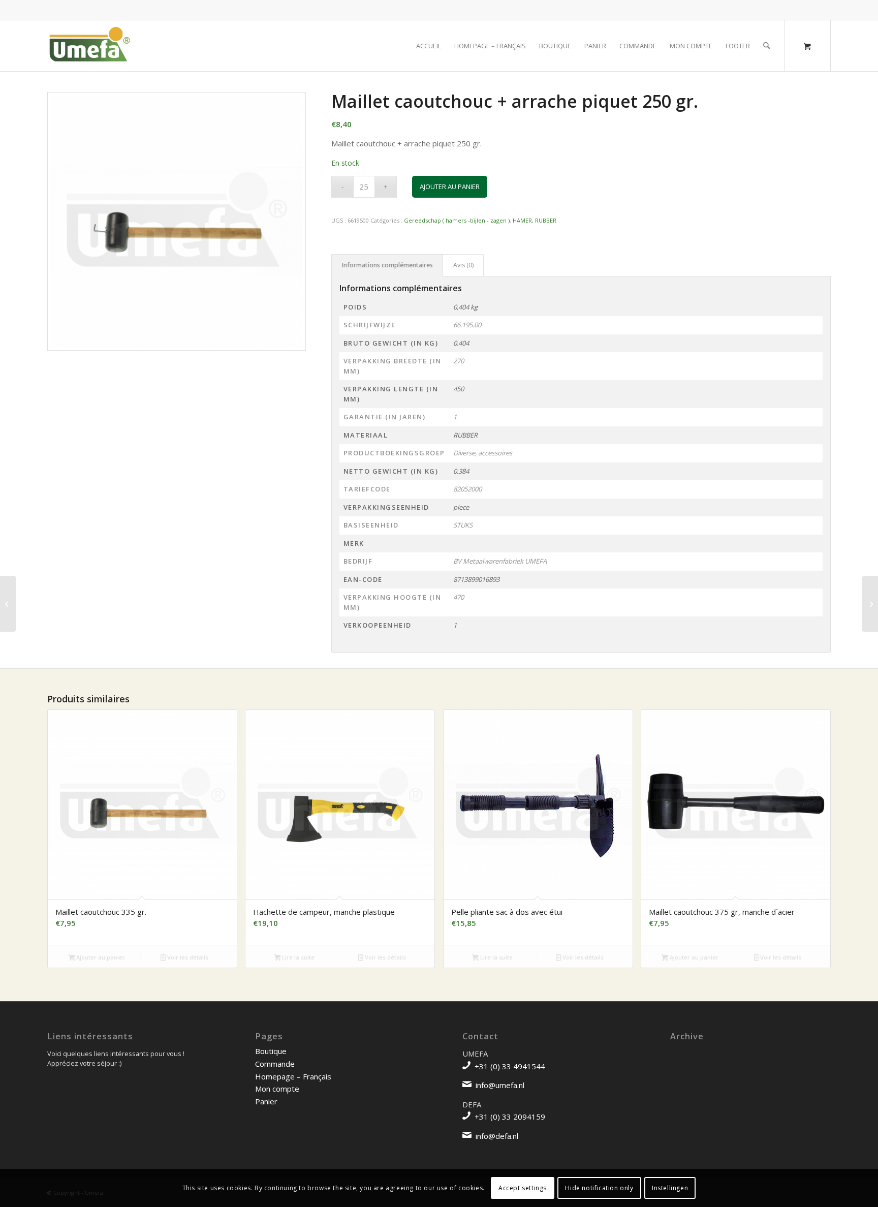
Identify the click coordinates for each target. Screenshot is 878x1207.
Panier (595, 45)
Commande (637, 45)
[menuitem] (770, 45)
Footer (738, 45)
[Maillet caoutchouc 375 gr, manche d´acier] (870, 604)
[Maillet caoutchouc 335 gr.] (8, 604)
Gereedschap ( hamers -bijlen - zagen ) (457, 220)
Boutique (555, 45)
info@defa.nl (497, 1136)
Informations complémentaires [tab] (387, 265)
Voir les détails (187, 957)
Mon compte (691, 45)
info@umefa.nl (500, 1085)
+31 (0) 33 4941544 (510, 1066)
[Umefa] (88, 45)
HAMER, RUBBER (534, 220)
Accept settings (522, 1187)
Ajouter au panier (450, 186)
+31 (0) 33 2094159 (510, 1116)
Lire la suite (297, 957)
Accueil (428, 45)
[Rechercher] (766, 45)
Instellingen (670, 1187)
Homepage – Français (490, 45)
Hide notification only (599, 1187)
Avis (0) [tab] (463, 265)
